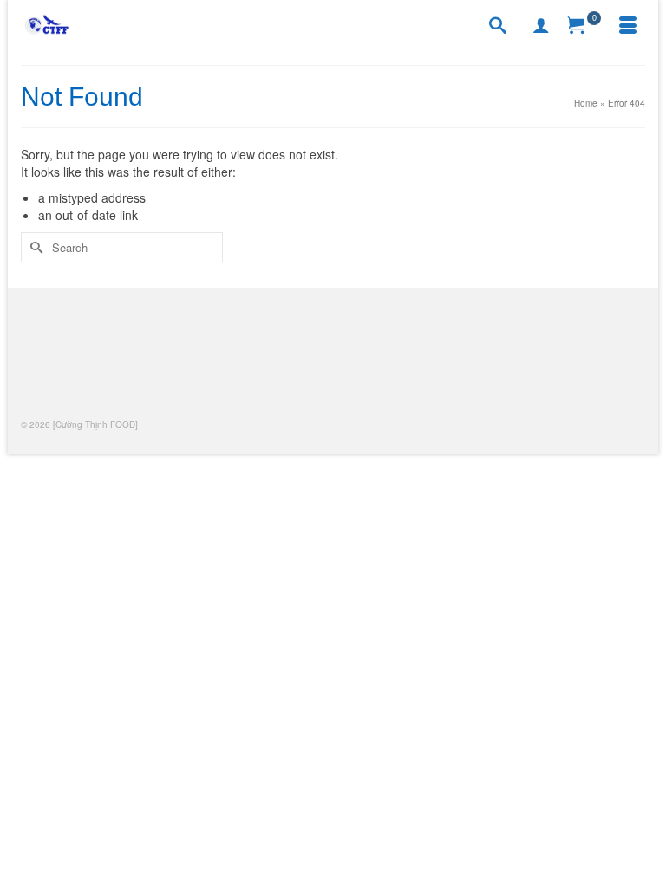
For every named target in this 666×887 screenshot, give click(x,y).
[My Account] (541, 26)
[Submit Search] (34, 247)
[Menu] (628, 26)
